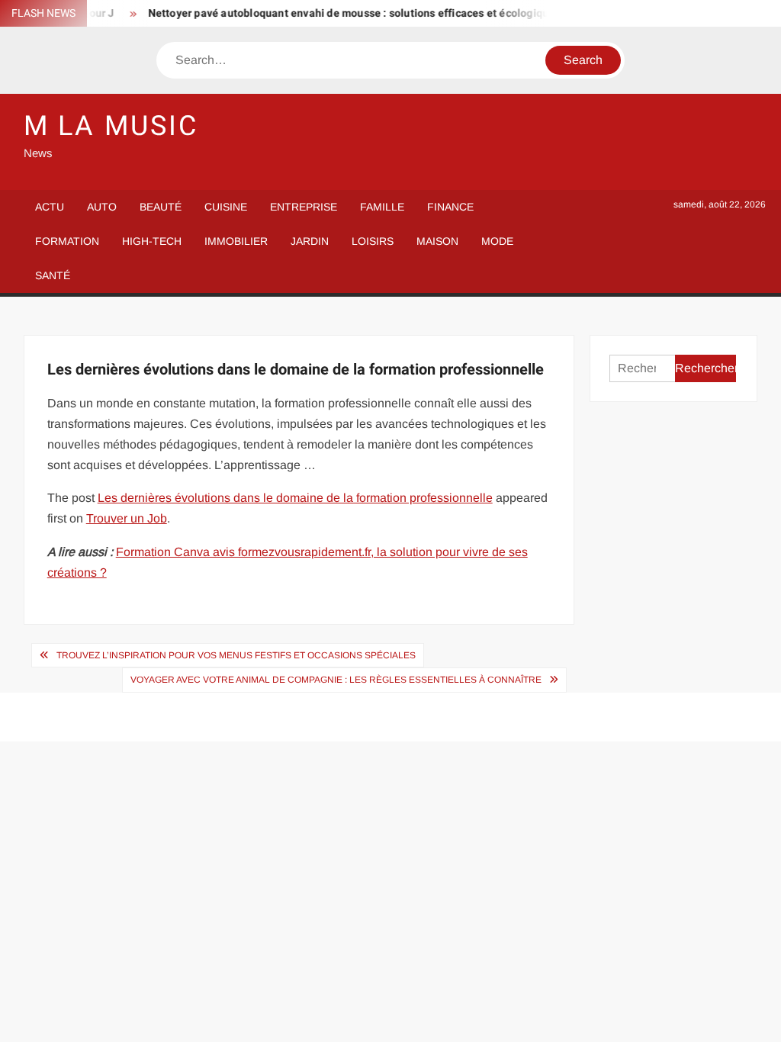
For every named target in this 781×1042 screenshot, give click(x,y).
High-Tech (152, 241)
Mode (497, 241)
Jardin (310, 241)
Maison (437, 241)
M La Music (111, 126)
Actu (49, 207)
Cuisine (225, 207)
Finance (450, 207)
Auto (102, 207)
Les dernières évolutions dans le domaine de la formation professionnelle (295, 497)
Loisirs (373, 241)
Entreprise (303, 207)
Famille (382, 207)
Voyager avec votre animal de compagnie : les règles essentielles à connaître (336, 679)
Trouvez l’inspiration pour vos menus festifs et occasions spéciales (236, 655)
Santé (52, 275)
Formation (67, 241)
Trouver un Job (126, 518)
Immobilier (236, 241)
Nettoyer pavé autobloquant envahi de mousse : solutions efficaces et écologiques (346, 13)
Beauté (161, 207)
